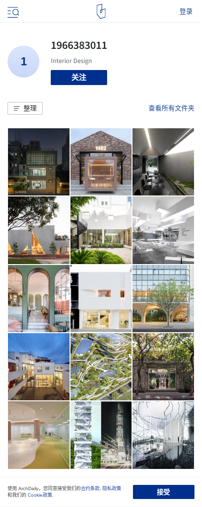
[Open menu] (12, 11)
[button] (25, 108)
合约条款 (90, 488)
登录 (186, 11)
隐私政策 (111, 488)
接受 (163, 492)
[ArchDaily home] (101, 11)
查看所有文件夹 (171, 108)
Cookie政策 (40, 495)
